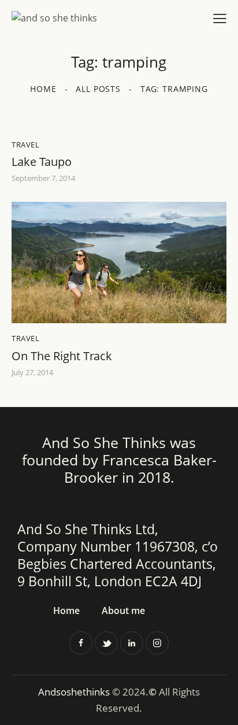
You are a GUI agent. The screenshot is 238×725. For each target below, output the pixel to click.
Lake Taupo (42, 162)
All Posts (98, 88)
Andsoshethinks (75, 691)
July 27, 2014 (32, 372)
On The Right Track (62, 356)
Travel (26, 144)
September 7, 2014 (43, 178)
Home (43, 88)
